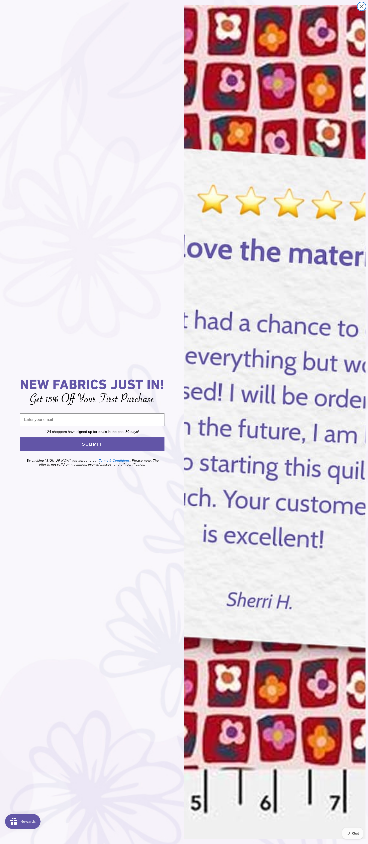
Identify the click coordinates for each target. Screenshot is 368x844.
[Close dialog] (361, 6)
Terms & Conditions (114, 460)
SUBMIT (92, 444)
